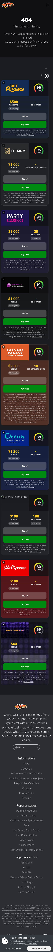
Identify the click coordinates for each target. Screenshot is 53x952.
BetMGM (26, 872)
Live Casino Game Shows (26, 830)
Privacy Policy (26, 793)
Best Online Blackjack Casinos (26, 820)
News (26, 763)
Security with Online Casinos (26, 773)
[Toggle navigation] (25, 68)
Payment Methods (26, 810)
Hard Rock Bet (26, 892)
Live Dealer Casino (26, 835)
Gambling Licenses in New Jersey (27, 778)
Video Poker (26, 840)
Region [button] (21, 747)
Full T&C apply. (29, 135)
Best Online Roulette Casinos (26, 849)
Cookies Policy (31, 943)
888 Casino (26, 862)
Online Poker (26, 844)
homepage (23, 41)
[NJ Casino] (13, 5)
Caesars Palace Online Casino (26, 877)
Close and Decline (13, 948)
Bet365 (26, 867)
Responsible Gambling (26, 783)
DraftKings (26, 882)
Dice (26, 825)
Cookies (26, 788)
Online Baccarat (26, 815)
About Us (26, 768)
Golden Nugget (26, 887)
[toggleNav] (47, 5)
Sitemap (26, 798)
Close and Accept (39, 948)
